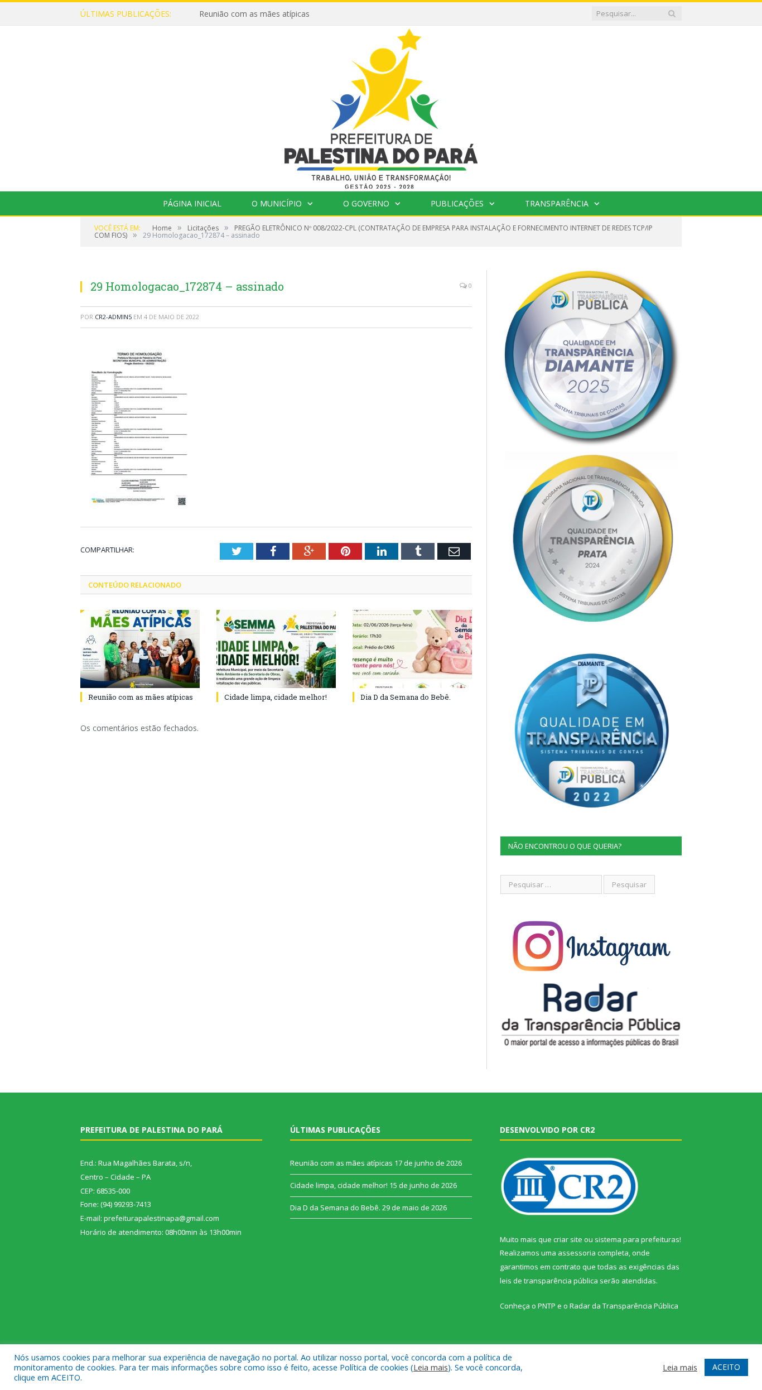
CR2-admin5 (113, 316)
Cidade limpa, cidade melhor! (251, 14)
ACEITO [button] (726, 1367)
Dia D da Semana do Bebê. (405, 697)
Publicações (457, 203)
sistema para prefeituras (637, 1239)
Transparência (557, 203)
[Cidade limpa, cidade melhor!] (276, 649)
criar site (567, 1239)
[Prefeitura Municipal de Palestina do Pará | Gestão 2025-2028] (381, 106)
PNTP (547, 1306)
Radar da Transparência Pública (624, 1306)
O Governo (366, 203)
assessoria (577, 1253)
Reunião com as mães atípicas (140, 697)
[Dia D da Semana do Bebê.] (412, 649)
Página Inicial (192, 203)
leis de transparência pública (549, 1281)
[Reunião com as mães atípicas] (140, 649)
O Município (277, 203)
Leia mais (430, 1367)
